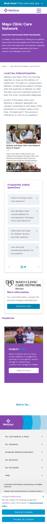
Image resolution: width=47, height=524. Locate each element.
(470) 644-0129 (23, 306)
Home (4, 66)
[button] (11, 265)
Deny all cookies (23, 512)
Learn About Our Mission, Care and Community (27, 66)
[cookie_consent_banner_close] (43, 496)
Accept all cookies (24, 519)
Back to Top (22, 404)
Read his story (24, 370)
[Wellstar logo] (11, 11)
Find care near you (22, 3)
